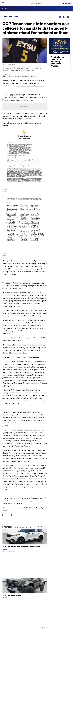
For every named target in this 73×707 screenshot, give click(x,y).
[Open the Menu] (3, 3)
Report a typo (7, 515)
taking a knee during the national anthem (30, 86)
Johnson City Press (38, 325)
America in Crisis (10, 16)
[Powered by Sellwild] (44, 627)
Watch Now (66, 3)
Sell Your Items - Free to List (24, 527)
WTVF (31, 508)
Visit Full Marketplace (41, 526)
